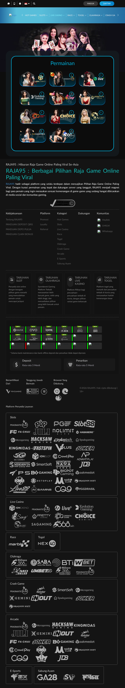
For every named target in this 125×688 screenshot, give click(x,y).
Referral (44, 229)
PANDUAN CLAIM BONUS (19, 234)
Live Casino (57, 15)
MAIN (26, 79)
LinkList (106, 226)
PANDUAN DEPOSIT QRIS (19, 224)
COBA (39, 79)
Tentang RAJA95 (14, 220)
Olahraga (95, 15)
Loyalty (43, 224)
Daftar (107, 4)
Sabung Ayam (64, 264)
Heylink (106, 220)
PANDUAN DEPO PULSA (18, 229)
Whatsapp (107, 231)
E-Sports (61, 259)
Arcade (60, 254)
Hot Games (31, 15)
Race (70, 15)
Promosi (44, 220)
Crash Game (111, 15)
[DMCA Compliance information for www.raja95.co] (62, 203)
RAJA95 (10, 184)
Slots (42, 15)
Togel (81, 15)
